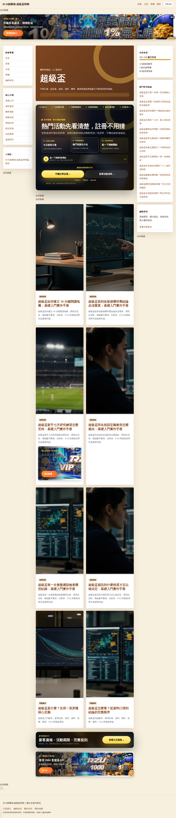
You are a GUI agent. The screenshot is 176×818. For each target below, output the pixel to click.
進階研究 (9, 139)
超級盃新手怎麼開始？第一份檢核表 (154, 158)
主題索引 (7, 809)
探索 (140, 4)
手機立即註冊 (62, 174)
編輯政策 (9, 80)
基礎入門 (9, 100)
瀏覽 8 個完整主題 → (49, 95)
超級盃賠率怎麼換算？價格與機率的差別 (154, 140)
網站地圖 (39, 809)
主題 (146, 4)
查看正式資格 (116, 740)
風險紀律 (9, 123)
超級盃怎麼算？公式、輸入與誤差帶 (154, 122)
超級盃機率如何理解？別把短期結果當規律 (154, 131)
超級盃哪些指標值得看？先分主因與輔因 (154, 186)
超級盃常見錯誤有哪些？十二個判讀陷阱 (154, 167)
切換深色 (168, 4)
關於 (159, 4)
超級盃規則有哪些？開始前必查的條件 (154, 112)
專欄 (152, 4)
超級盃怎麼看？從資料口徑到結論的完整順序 (154, 103)
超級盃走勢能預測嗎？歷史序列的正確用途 (154, 195)
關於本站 (28, 809)
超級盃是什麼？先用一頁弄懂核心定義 (154, 94)
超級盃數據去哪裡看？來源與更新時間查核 (154, 177)
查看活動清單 (106, 174)
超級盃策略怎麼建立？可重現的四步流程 (154, 149)
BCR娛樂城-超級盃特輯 (16, 4)
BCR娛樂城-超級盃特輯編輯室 (17, 161)
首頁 (7, 58)
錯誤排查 (9, 128)
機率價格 (9, 112)
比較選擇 (9, 134)
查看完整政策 (145, 227)
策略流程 (9, 117)
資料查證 (9, 106)
